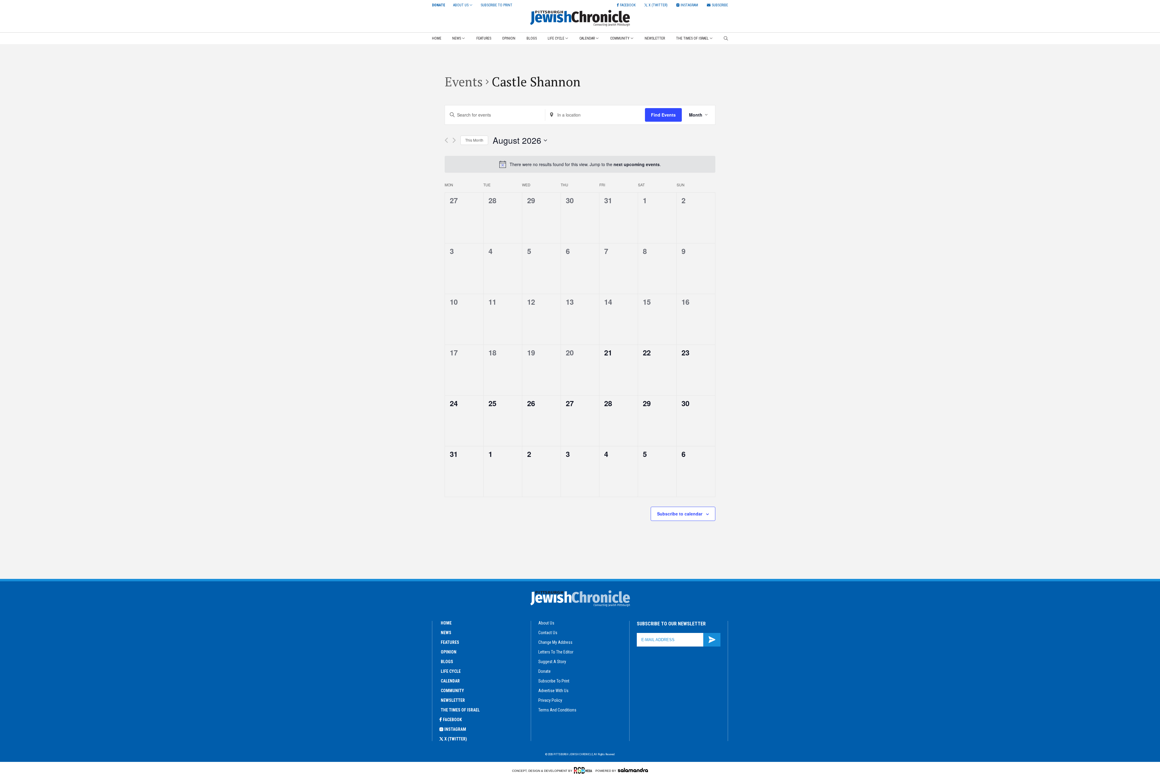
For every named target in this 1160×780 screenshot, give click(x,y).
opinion (448, 652)
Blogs (532, 38)
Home (436, 38)
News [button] (456, 38)
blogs (447, 661)
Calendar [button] (587, 38)
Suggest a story (552, 661)
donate (544, 671)
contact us (547, 632)
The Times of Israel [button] (692, 38)
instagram (455, 729)
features (450, 642)
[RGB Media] (584, 770)
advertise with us (553, 690)
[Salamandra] (633, 770)
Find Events (663, 115)
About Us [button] (461, 5)
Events (464, 81)
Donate (438, 5)
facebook (452, 719)
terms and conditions (557, 710)
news (446, 632)
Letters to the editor (555, 652)
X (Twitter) (455, 739)
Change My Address (555, 642)
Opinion (508, 38)
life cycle (451, 671)
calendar (450, 681)
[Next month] (454, 140)
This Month (474, 140)
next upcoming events (637, 164)
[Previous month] (446, 140)
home (446, 623)
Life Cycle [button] (556, 38)
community (452, 690)
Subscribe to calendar (679, 514)
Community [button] (620, 38)
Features (483, 38)
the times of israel (460, 710)
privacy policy (550, 700)
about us (546, 623)
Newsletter (655, 38)
